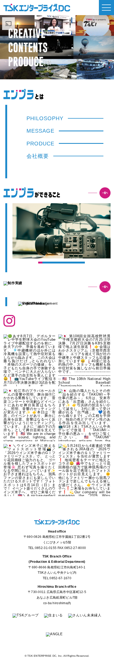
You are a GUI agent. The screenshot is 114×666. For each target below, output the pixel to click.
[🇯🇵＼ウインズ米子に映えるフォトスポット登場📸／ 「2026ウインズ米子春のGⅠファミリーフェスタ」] (29, 470)
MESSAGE (40, 130)
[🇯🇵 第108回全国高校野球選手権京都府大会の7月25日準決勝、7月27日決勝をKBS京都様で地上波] (84, 360)
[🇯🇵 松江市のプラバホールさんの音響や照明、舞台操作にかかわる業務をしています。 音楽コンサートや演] (29, 415)
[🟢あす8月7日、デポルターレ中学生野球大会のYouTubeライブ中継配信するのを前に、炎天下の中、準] (29, 360)
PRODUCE (40, 143)
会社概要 (38, 156)
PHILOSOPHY (45, 118)
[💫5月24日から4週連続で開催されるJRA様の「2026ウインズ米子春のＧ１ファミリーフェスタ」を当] (84, 470)
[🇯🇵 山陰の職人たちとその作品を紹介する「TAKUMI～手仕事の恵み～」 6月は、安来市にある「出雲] (84, 415)
